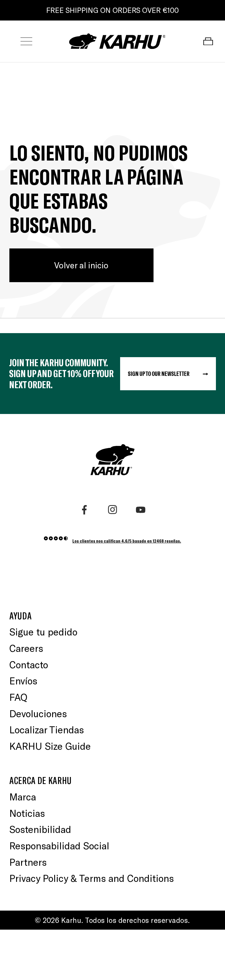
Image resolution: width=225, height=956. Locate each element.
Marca (22, 796)
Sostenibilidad (40, 829)
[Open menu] (26, 41)
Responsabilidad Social (59, 845)
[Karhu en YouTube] (140, 509)
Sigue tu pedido (43, 632)
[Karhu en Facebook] (84, 509)
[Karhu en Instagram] (112, 509)
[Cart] (208, 41)
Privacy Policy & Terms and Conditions (91, 878)
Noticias (27, 813)
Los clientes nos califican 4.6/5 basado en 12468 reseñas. (126, 540)
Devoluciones (38, 713)
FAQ (18, 697)
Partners (28, 862)
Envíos (23, 680)
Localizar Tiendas (46, 729)
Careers (26, 648)
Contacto (28, 664)
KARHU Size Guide (50, 746)
